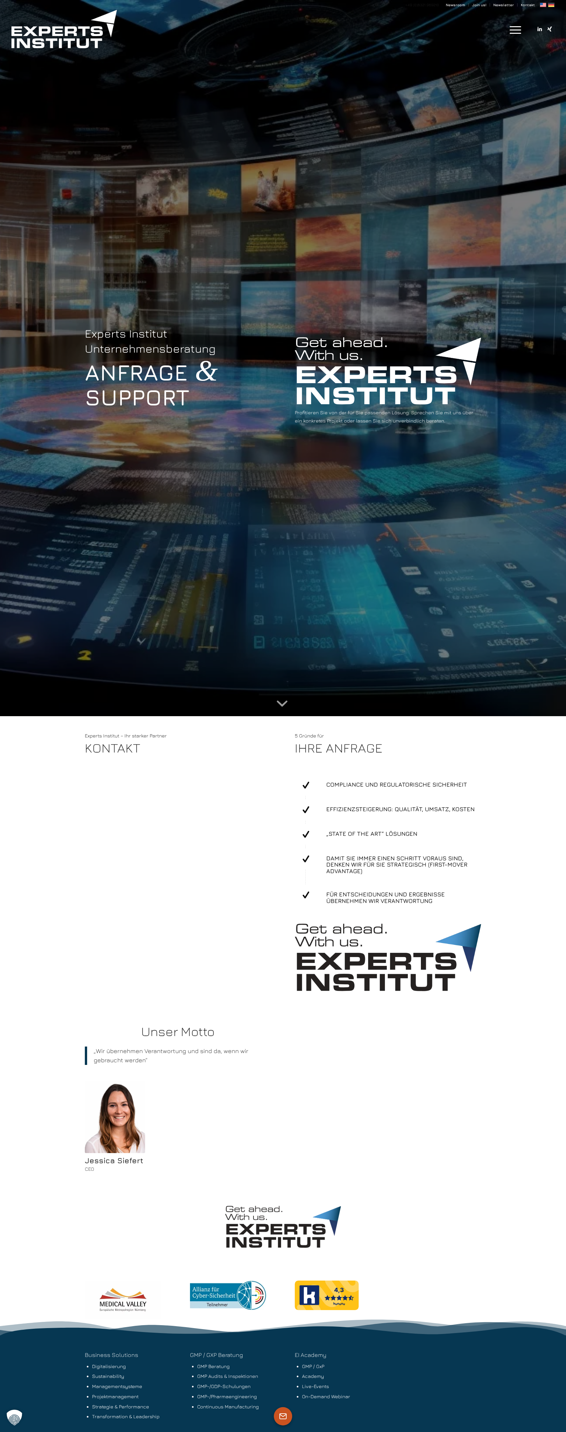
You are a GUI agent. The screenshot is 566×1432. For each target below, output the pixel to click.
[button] (14, 1417)
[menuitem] (456, 5)
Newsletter (503, 5)
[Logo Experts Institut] (64, 29)
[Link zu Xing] (550, 29)
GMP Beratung (213, 1366)
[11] (123, 1300)
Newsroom (455, 5)
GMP (202, 1376)
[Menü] (513, 29)
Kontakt (528, 5)
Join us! (479, 5)
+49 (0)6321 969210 (422, 5)
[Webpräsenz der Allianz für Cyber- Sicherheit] (228, 1295)
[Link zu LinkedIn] (540, 29)
